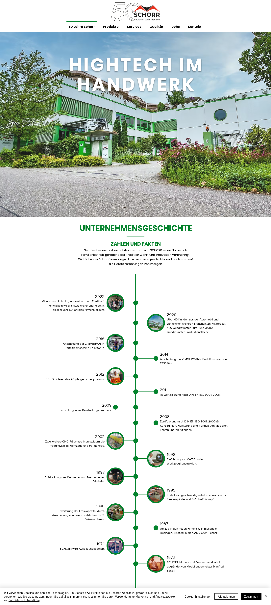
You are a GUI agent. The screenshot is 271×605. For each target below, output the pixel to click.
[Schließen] (266, 596)
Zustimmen (251, 596)
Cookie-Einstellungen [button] (198, 596)
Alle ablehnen (226, 596)
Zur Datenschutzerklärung (25, 600)
